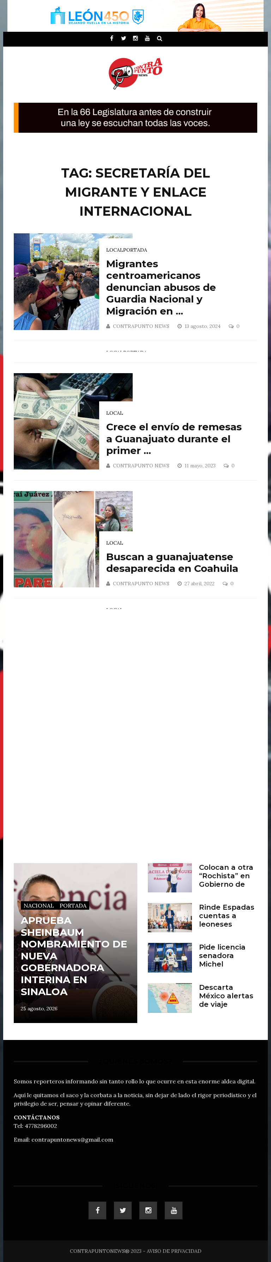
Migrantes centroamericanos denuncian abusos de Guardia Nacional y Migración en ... (161, 287)
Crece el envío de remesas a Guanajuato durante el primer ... (174, 438)
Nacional (39, 905)
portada (135, 250)
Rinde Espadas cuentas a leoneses (226, 915)
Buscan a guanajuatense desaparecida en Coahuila (172, 563)
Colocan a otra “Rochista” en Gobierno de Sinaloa (226, 880)
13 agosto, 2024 (203, 326)
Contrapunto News (141, 326)
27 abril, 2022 (200, 583)
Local (114, 250)
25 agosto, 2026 (39, 1008)
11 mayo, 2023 (201, 465)
